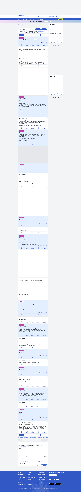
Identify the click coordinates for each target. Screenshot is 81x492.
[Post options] (46, 47)
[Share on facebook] (19, 440)
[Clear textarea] (26, 456)
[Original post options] (46, 37)
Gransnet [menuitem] (29, 472)
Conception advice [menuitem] (41, 477)
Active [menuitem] (19, 26)
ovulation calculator (41, 31)
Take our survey (47, 21)
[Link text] (25, 456)
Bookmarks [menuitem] (34, 26)
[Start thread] (59, 16)
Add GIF (40, 461)
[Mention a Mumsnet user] (44, 456)
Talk (19, 25)
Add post (32, 45)
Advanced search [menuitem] (45, 26)
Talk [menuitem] (18, 19)
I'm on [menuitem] (24, 26)
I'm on (61, 42)
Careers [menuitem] (19, 482)
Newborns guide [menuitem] (41, 480)
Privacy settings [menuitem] (35, 490)
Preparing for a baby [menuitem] (42, 479)
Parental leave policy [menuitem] (21, 484)
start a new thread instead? (25, 446)
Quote (21, 45)
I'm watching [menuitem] (30, 26)
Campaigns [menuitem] (20, 480)
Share (38, 45)
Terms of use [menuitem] (26, 490)
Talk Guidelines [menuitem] (45, 490)
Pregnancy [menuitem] (23, 19)
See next (42, 113)
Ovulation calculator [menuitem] (41, 474)
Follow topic (38, 29)
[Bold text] (19, 456)
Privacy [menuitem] (30, 490)
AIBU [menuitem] (29, 474)
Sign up (60, 19)
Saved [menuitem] (38, 26)
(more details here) (54, 488)
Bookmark (44, 55)
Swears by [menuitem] (30, 484)
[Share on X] (21, 440)
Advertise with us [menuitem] (21, 474)
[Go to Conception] (19, 29)
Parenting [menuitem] (30, 479)
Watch (44, 45)
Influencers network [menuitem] (21, 477)
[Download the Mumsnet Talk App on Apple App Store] (51, 484)
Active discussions (52, 16)
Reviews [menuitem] (29, 482)
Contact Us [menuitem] (21, 490)
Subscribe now (52, 475)
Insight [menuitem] (19, 479)
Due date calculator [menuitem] (41, 475)
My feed (51, 42)
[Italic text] (23, 456)
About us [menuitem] (19, 472)
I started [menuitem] (26, 26)
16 (43, 35)
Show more (20, 41)
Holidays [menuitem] (41, 19)
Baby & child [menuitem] (28, 19)
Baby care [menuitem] (40, 482)
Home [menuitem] (33, 19)
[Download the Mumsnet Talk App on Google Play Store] (58, 484)
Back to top (44, 439)
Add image (26, 461)
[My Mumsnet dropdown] (62, 16)
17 (45, 35)
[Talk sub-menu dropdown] (22, 25)
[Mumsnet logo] (21, 16)
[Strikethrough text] (22, 456)
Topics (54, 42)
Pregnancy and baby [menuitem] (31, 477)
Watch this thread (22, 463)
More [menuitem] (46, 19)
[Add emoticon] (45, 456)
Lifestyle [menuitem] (37, 19)
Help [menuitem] (18, 490)
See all (46, 42)
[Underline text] (21, 456)
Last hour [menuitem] (40, 26)
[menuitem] (49, 479)
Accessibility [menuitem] (40, 490)
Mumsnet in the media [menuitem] (22, 475)
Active (58, 42)
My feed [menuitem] (21, 26)
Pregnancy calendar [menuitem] (41, 472)
